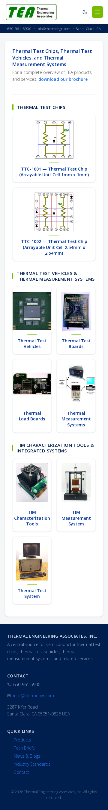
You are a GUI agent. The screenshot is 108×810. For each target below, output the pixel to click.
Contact (21, 772)
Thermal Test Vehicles (32, 343)
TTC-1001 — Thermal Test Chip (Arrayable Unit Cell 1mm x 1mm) (54, 171)
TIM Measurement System (76, 518)
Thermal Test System (32, 593)
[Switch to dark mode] (85, 12)
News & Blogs (27, 756)
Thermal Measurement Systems (76, 419)
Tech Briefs (24, 748)
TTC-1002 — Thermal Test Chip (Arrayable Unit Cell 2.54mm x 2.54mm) (54, 247)
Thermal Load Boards (32, 416)
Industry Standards (32, 764)
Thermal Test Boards (76, 343)
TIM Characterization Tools (32, 518)
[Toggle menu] (97, 12)
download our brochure (63, 79)
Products (22, 740)
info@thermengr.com (33, 695)
